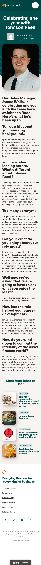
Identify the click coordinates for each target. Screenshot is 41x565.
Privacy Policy (7, 493)
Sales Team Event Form (11, 507)
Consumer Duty (8, 497)
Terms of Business (9, 488)
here (16, 232)
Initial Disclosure (8, 512)
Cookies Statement (9, 502)
